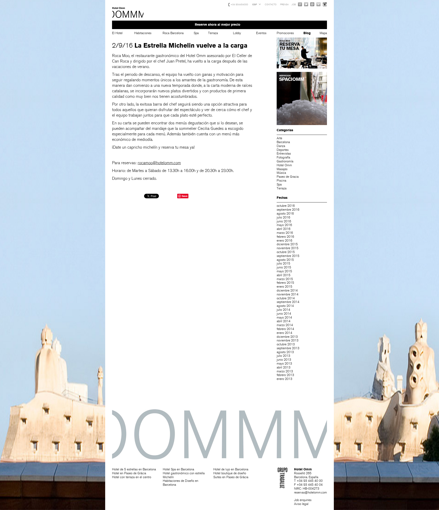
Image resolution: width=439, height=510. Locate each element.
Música (281, 173)
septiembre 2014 (288, 302)
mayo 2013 (284, 363)
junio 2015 (284, 267)
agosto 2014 (285, 306)
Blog (307, 33)
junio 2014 (284, 314)
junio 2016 (284, 221)
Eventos (261, 33)
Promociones (285, 33)
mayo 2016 (284, 225)
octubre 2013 (286, 344)
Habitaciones (142, 33)
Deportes (283, 150)
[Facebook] (300, 4)
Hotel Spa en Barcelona (178, 469)
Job (294, 4)
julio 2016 (283, 217)
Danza (281, 146)
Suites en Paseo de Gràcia (230, 477)
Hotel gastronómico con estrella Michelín (184, 475)
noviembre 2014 (287, 294)
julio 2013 (283, 356)
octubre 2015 (286, 252)
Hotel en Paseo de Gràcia (129, 473)
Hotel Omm (128, 12)
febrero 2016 (285, 237)
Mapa (323, 33)
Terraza (213, 33)
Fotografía (283, 157)
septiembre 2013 (288, 348)
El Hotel (117, 33)
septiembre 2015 (288, 256)
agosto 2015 (285, 260)
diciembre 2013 (287, 337)
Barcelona (283, 142)
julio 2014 (283, 310)
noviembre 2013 (287, 340)
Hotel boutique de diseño (229, 473)
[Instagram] (324, 4)
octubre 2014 (286, 298)
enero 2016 (284, 241)
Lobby (237, 33)
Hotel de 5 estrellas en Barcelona (134, 469)
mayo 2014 (284, 317)
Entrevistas (284, 153)
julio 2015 (283, 263)
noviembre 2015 (287, 248)
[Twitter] (306, 4)
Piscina (281, 181)
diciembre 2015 (287, 244)
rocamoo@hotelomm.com (159, 163)
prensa (284, 4)
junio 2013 (284, 360)
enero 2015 (284, 287)
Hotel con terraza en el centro (131, 477)
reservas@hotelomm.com (310, 492)
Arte (279, 138)
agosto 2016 (285, 213)
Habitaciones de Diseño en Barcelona (180, 483)
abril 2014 (283, 321)
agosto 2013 (285, 352)
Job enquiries (302, 500)
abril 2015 (283, 275)
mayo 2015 (284, 271)
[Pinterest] (312, 4)
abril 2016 (283, 229)
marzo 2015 (285, 279)
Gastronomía (285, 161)
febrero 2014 (285, 329)
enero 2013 (284, 379)
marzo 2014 (285, 325)
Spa (196, 33)
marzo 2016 (285, 233)
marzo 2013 (285, 371)
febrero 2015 (285, 283)
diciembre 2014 (287, 290)
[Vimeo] (318, 4)
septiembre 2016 (288, 210)
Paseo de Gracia (288, 177)
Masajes (282, 169)
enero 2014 (284, 333)
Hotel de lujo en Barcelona (230, 469)
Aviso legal (301, 504)
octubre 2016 (286, 206)
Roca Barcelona (173, 33)
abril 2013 (283, 367)
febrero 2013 (285, 375)
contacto (270, 4)
